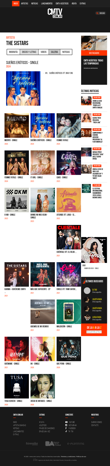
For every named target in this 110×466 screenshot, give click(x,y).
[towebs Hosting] (32, 444)
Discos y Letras (29, 51)
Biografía (13, 51)
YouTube (72, 422)
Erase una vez (44, 431)
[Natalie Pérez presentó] (86, 152)
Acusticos (43, 425)
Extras (83, 3)
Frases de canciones (47, 428)
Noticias (34, 3)
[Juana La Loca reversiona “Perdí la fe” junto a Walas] (86, 100)
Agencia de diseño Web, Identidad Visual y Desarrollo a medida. (57, 460)
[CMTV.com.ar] (55, 13)
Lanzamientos (47, 3)
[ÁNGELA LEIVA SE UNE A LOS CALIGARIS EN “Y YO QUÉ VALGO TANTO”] (86, 169)
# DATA (41, 422)
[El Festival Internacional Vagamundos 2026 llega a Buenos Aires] (86, 188)
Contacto (94, 425)
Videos (44, 51)
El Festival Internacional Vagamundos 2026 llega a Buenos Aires (97, 193)
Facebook (72, 428)
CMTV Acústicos (62, 3)
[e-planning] (76, 444)
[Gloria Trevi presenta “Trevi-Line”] (86, 117)
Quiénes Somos (96, 422)
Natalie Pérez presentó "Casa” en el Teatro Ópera (98, 155)
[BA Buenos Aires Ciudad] (53, 444)
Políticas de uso (81, 456)
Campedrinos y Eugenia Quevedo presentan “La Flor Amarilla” (98, 137)
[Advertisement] (95, 216)
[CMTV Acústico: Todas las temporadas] (94, 43)
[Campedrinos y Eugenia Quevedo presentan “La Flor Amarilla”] (86, 132)
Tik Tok (71, 431)
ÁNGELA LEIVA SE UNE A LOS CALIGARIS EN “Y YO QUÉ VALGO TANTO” (98, 173)
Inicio (16, 3)
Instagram (73, 425)
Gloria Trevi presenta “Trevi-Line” (97, 120)
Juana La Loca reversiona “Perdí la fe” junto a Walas (97, 104)
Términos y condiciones (68, 456)
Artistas (24, 3)
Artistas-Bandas (19, 425)
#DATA (74, 3)
